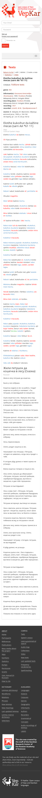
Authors (24, 711)
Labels (23, 731)
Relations (5, 697)
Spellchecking (26, 670)
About (4, 631)
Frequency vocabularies (26, 666)
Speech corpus (27, 638)
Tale (10, 90)
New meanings (7, 708)
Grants (4, 672)
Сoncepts (24, 722)
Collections (25, 650)
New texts (25, 657)
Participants (6, 638)
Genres (24, 701)
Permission (6, 668)
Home (4, 634)
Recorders (25, 715)
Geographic (25, 704)
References (6, 641)
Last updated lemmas (10, 711)
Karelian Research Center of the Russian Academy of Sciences (26, 745)
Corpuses (24, 697)
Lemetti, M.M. (17, 108)
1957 (14, 106)
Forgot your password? (10, 36)
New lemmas (7, 704)
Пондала (21, 96)
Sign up (4, 34)
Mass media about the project (9, 649)
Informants (25, 708)
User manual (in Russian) (8, 676)
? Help (16, 75)
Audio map (25, 647)
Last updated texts (28, 661)
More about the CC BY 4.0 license (15, 765)
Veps (3, 654)
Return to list (8, 72)
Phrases (5, 701)
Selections (6, 721)
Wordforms (6, 694)
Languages (25, 690)
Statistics (8, 75)
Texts (23, 634)
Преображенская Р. (29, 108)
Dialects (24, 694)
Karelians (5, 658)
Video (23, 654)
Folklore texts (17, 84)
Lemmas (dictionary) (10, 690)
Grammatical (26, 718)
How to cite (6, 681)
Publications (6, 645)
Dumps (4, 665)
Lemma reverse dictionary (8, 716)
